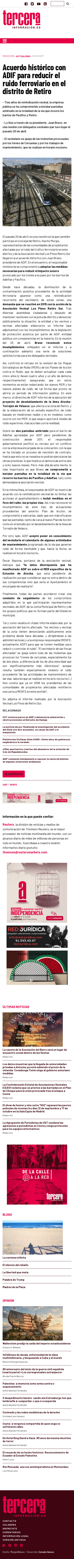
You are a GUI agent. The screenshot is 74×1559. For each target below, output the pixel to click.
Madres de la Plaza (14, 1287)
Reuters (8, 824)
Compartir (15, 774)
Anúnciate (10, 1528)
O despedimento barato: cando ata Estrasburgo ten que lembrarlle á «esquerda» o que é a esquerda (37, 1399)
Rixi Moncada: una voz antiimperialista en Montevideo (35, 1466)
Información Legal (16, 1535)
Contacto (9, 1520)
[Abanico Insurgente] (37, 974)
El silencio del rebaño (15, 1264)
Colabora (9, 1524)
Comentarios (12, 1532)
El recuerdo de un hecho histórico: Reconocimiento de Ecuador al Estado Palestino (36, 1454)
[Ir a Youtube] (38, 4)
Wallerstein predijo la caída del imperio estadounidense (37, 1343)
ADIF (5, 784)
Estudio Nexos (46, 1552)
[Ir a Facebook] (26, 4)
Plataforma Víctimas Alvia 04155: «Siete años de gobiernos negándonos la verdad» (36, 741)
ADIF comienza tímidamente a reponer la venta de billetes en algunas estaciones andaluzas (35, 760)
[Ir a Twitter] (32, 4)
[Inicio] (21, 19)
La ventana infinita (14, 1257)
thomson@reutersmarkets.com (25, 852)
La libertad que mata (15, 1272)
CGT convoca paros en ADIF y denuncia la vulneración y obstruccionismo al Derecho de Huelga (34, 718)
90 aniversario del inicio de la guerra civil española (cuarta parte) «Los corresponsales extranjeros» (33, 1371)
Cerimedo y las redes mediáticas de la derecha (31, 1412)
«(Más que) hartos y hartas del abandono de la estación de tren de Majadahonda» (36, 750)
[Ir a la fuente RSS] (45, 4)
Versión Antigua (14, 1539)
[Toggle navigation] (5, 40)
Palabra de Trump (13, 1279)
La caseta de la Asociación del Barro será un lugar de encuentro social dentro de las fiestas (35, 1051)
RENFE (13, 784)
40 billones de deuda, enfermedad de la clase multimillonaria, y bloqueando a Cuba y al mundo (32, 1356)
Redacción (8, 56)
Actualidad (23, 56)
